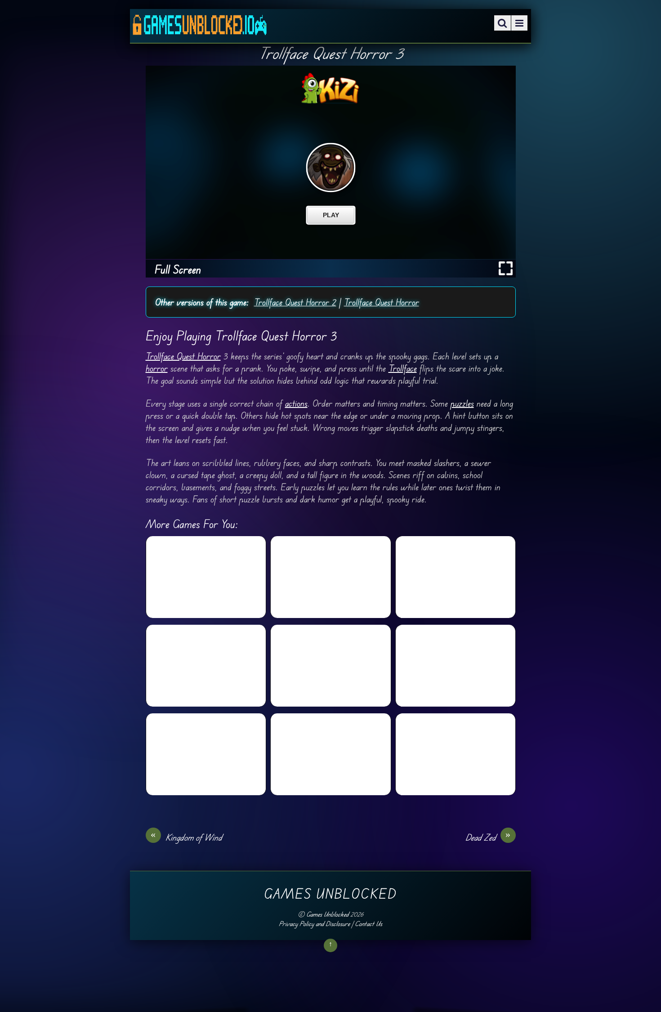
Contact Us (368, 923)
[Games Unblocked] (199, 28)
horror (157, 368)
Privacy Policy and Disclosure (314, 923)
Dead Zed (488, 837)
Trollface (403, 368)
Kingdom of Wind (186, 837)
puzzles (462, 403)
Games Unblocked (327, 914)
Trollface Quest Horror (381, 302)
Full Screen (178, 269)
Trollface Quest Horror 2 (295, 302)
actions (296, 403)
